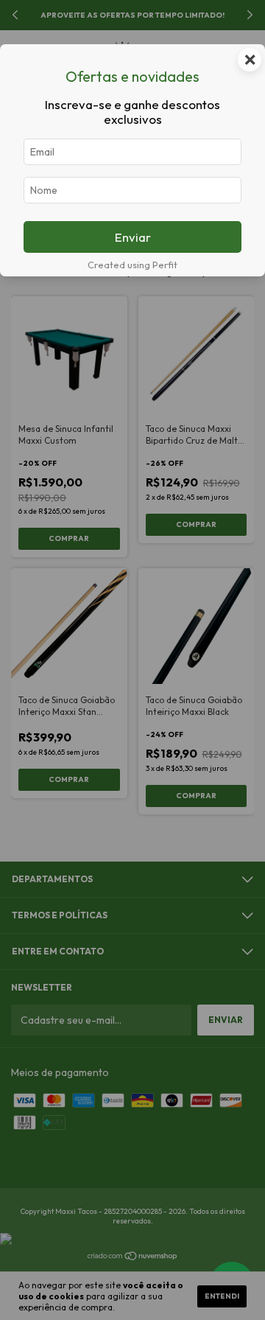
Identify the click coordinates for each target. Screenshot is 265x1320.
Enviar (133, 237)
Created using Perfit (132, 264)
